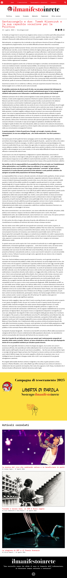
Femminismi (44, 16)
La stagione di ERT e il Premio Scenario (21, 550)
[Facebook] (1, 2)
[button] (65, 2)
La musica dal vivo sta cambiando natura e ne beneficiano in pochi (33, 467)
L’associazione (22, 2)
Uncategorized (22, 30)
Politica (9, 16)
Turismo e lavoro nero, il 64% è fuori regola (23, 509)
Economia (26, 16)
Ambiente (35, 16)
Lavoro (17, 16)
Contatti (53, 2)
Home (12, 2)
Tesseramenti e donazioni (38, 2)
